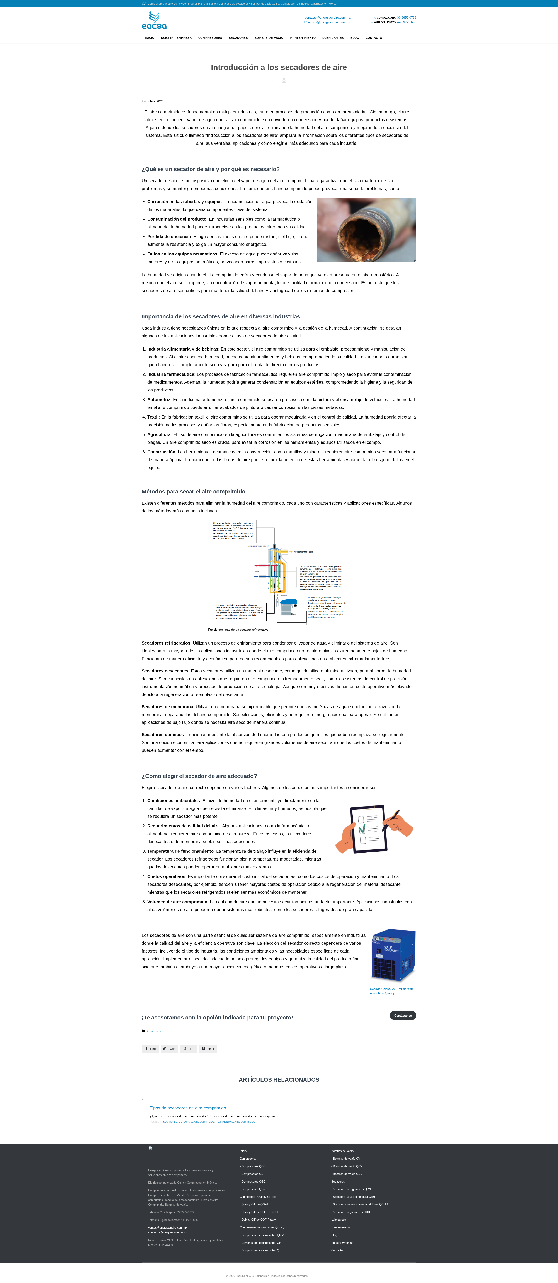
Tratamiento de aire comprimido (235, 1122)
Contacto (337, 1250)
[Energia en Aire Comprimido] (154, 20)
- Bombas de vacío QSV (346, 1174)
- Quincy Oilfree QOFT (254, 1204)
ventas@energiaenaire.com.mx (329, 22)
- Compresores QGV (252, 1189)
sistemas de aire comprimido (196, 1122)
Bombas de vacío (342, 1151)
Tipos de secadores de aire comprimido (188, 1108)
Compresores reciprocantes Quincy (262, 1227)
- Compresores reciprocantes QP (260, 1242)
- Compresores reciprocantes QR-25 (262, 1235)
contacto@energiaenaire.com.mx (328, 17)
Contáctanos (403, 1015)
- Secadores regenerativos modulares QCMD (359, 1204)
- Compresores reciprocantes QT (260, 1250)
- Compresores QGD (252, 1181)
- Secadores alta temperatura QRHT (354, 1196)
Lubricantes (338, 1219)
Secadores (153, 1031)
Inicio (243, 1151)
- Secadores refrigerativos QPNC (352, 1189)
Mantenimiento (340, 1227)
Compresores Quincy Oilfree (258, 1196)
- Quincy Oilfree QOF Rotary (258, 1219)
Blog (334, 1235)
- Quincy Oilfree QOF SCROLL (259, 1212)
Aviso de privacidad (320, 1276)
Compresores (248, 1158)
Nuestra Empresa (342, 1242)
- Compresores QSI (252, 1174)
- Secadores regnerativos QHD (350, 1212)
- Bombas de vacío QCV (346, 1166)
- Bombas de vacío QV (345, 1158)
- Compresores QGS (252, 1166)
